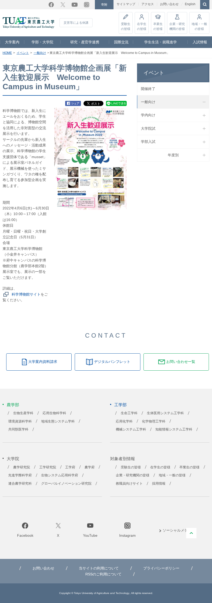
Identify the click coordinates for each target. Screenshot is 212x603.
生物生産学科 (23, 413)
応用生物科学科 (54, 413)
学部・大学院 (42, 42)
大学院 (13, 459)
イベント (23, 53)
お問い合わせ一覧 (180, 362)
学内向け (148, 115)
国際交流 (121, 42)
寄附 (104, 4)
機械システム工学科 (131, 429)
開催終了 (148, 89)
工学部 (120, 405)
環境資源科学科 (20, 421)
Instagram (87, 4)
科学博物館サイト (26, 294)
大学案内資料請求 (42, 362)
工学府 (70, 467)
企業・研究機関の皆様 (177, 26)
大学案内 (12, 42)
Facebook (51, 4)
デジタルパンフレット (112, 362)
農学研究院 (21, 467)
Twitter (63, 4)
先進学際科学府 (20, 475)
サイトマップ (126, 4)
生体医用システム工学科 (165, 413)
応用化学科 (124, 421)
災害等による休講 (76, 23)
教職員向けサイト (129, 483)
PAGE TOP (191, 533)
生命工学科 (129, 413)
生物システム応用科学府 (59, 475)
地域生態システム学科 (58, 421)
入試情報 (200, 42)
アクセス (147, 4)
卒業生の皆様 (158, 26)
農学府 (90, 467)
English (190, 4)
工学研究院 (47, 467)
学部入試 (148, 142)
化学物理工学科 (153, 421)
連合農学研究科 (20, 483)
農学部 (13, 405)
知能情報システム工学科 (173, 429)
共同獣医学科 (18, 429)
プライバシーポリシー (161, 568)
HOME (7, 53)
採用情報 (158, 483)
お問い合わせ (169, 4)
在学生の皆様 (141, 26)
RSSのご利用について (103, 574)
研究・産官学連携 (84, 42)
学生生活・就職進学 (160, 42)
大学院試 (148, 128)
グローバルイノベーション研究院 (66, 483)
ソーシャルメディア (179, 530)
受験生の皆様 (125, 26)
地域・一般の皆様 (199, 26)
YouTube (75, 4)
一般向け (40, 53)
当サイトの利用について (99, 568)
